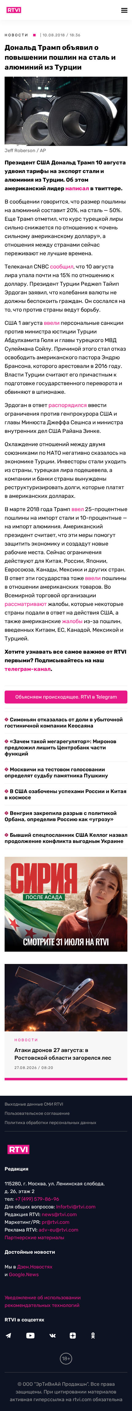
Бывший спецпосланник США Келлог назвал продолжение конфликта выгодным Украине (66, 838)
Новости (17, 35)
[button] (125, 10)
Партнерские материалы (34, 1237)
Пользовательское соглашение (37, 1113)
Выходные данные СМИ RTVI (34, 1104)
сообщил (61, 266)
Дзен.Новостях (34, 1267)
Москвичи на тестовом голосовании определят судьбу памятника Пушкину (56, 772)
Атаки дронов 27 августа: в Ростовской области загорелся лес (62, 1054)
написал (77, 188)
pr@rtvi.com (55, 1222)
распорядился (68, 405)
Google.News (24, 1274)
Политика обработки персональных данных (50, 1122)
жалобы (72, 621)
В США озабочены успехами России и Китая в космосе (65, 794)
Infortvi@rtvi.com (75, 1207)
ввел (78, 509)
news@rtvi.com (59, 1214)
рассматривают (26, 604)
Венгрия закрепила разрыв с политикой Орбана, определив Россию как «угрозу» (61, 816)
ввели (52, 323)
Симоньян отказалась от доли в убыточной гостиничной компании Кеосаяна (64, 722)
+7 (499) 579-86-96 (37, 1199)
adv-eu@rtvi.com (58, 1230)
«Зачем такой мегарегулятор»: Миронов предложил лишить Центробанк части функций (60, 747)
